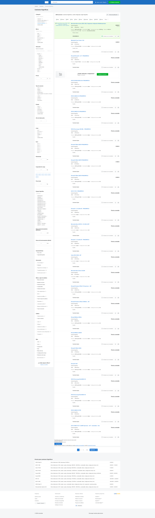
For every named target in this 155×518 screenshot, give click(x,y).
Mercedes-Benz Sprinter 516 (40, 486)
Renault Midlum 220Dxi (76, 317)
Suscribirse (58, 443)
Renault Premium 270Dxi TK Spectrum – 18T (81, 286)
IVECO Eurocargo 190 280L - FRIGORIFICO (81, 129)
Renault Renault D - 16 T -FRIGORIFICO (80, 55)
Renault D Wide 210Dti (76, 348)
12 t (43, 174)
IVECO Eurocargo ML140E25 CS (78, 379)
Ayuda (36, 498)
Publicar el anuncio (103, 74)
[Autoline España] (39, 2)
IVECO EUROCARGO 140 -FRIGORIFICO (80, 80)
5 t (36, 174)
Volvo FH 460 (38, 470)
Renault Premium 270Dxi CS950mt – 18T (80, 301)
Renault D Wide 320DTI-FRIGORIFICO (79, 144)
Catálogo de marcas (59, 504)
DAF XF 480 (37, 465)
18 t (49, 174)
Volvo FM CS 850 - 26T (76, 255)
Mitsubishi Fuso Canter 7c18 (77, 40)
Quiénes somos (38, 496)
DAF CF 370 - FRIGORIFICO (77, 191)
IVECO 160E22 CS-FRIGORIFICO (78, 96)
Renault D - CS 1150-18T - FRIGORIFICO (80, 208)
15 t (46, 174)
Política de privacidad (59, 498)
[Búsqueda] (52, 2)
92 (87, 450)
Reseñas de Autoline (59, 502)
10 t (40, 174)
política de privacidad (80, 445)
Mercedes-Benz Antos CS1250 (78, 270)
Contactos (37, 500)
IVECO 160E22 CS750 (76, 410)
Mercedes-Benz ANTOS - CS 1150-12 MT (80, 224)
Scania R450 (37, 473)
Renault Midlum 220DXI (76, 332)
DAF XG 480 (37, 481)
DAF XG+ (37, 478)
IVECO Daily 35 (38, 462)
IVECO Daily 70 (38, 484)
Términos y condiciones (59, 496)
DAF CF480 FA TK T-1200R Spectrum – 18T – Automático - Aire (85, 425)
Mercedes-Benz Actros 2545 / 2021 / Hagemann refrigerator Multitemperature (88, 23)
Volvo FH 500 (38, 467)
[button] (115, 36)
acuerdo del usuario (92, 445)
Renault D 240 (74, 363)
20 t (37, 176)
